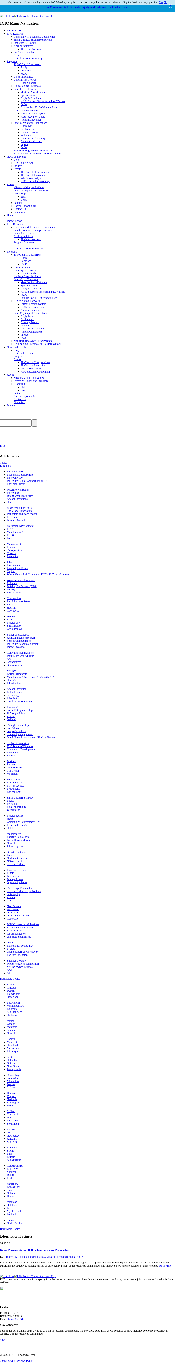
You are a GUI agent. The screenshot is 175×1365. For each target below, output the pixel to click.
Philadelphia (13, 993)
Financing (12, 707)
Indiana (11, 1129)
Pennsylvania (14, 1069)
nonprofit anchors (16, 731)
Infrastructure (14, 683)
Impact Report (14, 30)
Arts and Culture (16, 864)
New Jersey (13, 1135)
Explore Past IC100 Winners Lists (39, 107)
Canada (11, 1023)
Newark (11, 843)
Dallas (10, 1117)
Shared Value (14, 592)
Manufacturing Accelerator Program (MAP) (30, 676)
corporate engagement (19, 936)
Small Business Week (18, 601)
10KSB (11, 616)
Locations (26, 70)
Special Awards (29, 95)
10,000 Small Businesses (27, 64)
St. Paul (11, 1111)
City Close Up (14, 628)
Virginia (11, 1096)
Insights (18, 165)
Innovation (12, 556)
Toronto (11, 1038)
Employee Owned (16, 870)
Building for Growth (25, 79)
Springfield (13, 1123)
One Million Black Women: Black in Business (32, 737)
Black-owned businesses (20, 927)
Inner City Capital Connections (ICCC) (28, 480)
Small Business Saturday (20, 797)
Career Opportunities (25, 205)
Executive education (18, 836)
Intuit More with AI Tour (20, 655)
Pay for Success (15, 785)
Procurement (14, 565)
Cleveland (12, 1045)
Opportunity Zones (17, 882)
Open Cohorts (28, 82)
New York (12, 996)
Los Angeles (13, 1002)
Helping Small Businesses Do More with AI (37, 153)
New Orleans (14, 906)
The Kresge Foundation (19, 888)
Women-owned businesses (21, 580)
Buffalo (11, 1156)
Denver (11, 1084)
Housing (11, 607)
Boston (11, 984)
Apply (24, 67)
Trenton (11, 1220)
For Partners (27, 128)
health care (12, 912)
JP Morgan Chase (16, 713)
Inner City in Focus (17, 568)
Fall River (12, 1168)
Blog (16, 159)
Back (3, 446)
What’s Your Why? (31, 178)
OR (9, 1132)
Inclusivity (12, 583)
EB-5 (10, 604)
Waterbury (12, 1183)
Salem (10, 1150)
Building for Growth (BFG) (22, 586)
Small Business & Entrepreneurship (33, 39)
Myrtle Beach (14, 1211)
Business (11, 761)
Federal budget (15, 815)
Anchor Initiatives (23, 45)
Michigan (12, 1201)
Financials (19, 212)
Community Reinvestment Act (23, 821)
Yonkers (11, 1171)
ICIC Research (15, 33)
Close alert (170, 6)
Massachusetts (14, 1048)
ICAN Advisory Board (33, 116)
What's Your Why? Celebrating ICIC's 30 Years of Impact (38, 574)
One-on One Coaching (33, 138)
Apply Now (27, 125)
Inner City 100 (15, 477)
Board (24, 199)
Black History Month (18, 840)
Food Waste (13, 779)
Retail (10, 619)
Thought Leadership (18, 725)
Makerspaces (14, 833)
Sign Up (4, 1339)
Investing (12, 803)
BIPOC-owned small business (23, 924)
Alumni (11, 716)
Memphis (12, 1026)
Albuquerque (14, 1159)
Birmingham (13, 1102)
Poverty (11, 589)
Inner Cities (13, 492)
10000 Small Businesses (20, 495)
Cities (10, 502)
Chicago (11, 680)
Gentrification (14, 665)
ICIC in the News (23, 162)
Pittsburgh (12, 1051)
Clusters (11, 553)
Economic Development (20, 474)
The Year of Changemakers (35, 172)
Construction (14, 598)
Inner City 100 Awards (26, 88)
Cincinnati (12, 1114)
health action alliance (18, 915)
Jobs (9, 562)
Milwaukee (13, 1081)
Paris (9, 1208)
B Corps (11, 755)
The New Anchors (31, 49)
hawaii (10, 900)
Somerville (12, 1078)
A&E (10, 969)
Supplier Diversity (16, 960)
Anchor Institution (16, 688)
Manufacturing (15, 532)
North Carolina (15, 1223)
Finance (11, 764)
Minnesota (12, 1041)
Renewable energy (17, 824)
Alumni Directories (31, 119)
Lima (9, 1153)
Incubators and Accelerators (22, 513)
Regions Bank (14, 930)
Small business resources (20, 701)
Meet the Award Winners (34, 92)
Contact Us (20, 208)
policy (10, 942)
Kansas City (13, 1186)
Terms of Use (7, 1360)
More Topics (13, 978)
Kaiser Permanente (17, 673)
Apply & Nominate (31, 98)
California (12, 1014)
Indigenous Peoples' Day (20, 945)
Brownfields (13, 788)
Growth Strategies (16, 851)
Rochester (12, 1178)
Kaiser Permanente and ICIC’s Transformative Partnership (34, 1250)
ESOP (10, 873)
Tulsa (10, 1189)
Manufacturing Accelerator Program (33, 150)
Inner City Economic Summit (22, 643)
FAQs (24, 73)
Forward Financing (17, 954)
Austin (10, 1057)
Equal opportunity (16, 806)
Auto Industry (14, 782)
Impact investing (16, 646)
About (10, 184)
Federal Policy (14, 692)
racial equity (13, 894)
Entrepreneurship (16, 483)
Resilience (12, 547)
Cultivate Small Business (27, 85)
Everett (11, 948)
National (11, 1193)
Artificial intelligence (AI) (21, 637)
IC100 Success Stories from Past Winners (43, 101)
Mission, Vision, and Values (29, 187)
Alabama (12, 1138)
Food (9, 538)
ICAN (10, 529)
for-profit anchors (16, 933)
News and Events (16, 156)
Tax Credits (13, 770)
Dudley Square (15, 879)
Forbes (10, 855)
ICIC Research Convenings (28, 58)
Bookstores (13, 876)
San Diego (12, 1141)
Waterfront (12, 773)
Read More (165, 1265)
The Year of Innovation (33, 175)
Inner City (12, 752)
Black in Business (23, 76)
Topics (3, 462)
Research (12, 517)
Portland (11, 1214)
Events (17, 168)
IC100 (10, 535)
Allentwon (12, 1147)
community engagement (20, 734)
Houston (11, 1093)
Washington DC (15, 1005)
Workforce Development (20, 525)
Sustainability (14, 625)
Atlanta (11, 897)
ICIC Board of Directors (20, 746)
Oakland (11, 719)
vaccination (13, 909)
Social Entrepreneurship (20, 710)
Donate (11, 215)
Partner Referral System (33, 113)
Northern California (17, 858)
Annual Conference (31, 141)
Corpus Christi (15, 1165)
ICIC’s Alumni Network (27, 110)
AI (8, 972)
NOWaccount (14, 861)
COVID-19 (20, 55)
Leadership (20, 193)
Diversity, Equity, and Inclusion (31, 190)
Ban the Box (14, 791)
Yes (161, 2)
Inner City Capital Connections (30, 122)
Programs (12, 61)
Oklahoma (12, 1205)
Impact (24, 144)
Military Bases (14, 767)
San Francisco (14, 1011)
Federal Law (14, 622)
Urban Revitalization (18, 489)
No (165, 2)
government (13, 809)
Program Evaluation (24, 52)
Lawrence (12, 1120)
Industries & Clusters (25, 42)
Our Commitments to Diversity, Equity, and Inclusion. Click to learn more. (87, 7)
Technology (13, 695)
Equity (10, 800)
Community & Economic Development (35, 36)
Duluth (10, 1174)
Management (14, 544)
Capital (11, 571)
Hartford (11, 1196)
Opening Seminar (30, 132)
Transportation (14, 550)
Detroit (10, 990)
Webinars (26, 135)
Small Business (15, 471)
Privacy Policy (25, 1360)
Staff (23, 196)
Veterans (11, 670)
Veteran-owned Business (20, 966)
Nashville (12, 1099)
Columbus (12, 1060)
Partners (18, 202)
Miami (10, 1020)
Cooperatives (14, 661)
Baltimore (12, 1008)
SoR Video (13, 728)
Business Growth (16, 520)
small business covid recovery (23, 951)
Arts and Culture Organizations (24, 891)
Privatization (13, 698)
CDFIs (10, 828)
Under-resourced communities (23, 963)
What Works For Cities (19, 507)
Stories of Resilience (18, 634)
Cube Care (12, 918)
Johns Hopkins (15, 846)
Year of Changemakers (19, 640)
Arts (9, 658)
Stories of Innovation (18, 743)
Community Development (21, 749)
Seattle (10, 1105)
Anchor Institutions (17, 498)
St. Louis (12, 1087)
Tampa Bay (13, 1075)
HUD (10, 818)
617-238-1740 (16, 1318)
